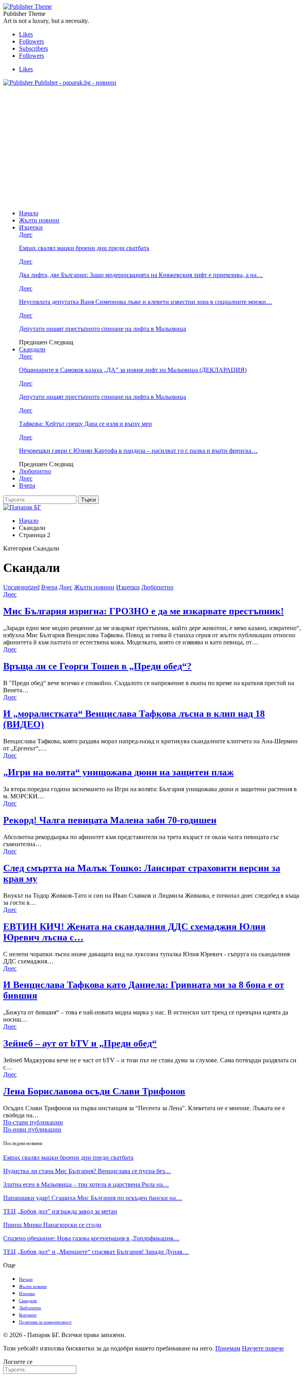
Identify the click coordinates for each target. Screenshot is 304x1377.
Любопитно (35, 471)
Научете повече (263, 1348)
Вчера (27, 485)
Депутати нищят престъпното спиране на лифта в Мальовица (102, 328)
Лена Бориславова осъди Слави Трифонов (94, 1091)
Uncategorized (21, 587)
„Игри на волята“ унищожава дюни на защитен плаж (118, 772)
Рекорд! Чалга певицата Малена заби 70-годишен (110, 820)
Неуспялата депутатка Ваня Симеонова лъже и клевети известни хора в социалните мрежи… (145, 301)
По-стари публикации (33, 1122)
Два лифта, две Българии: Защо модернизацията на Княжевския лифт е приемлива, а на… (141, 275)
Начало (28, 213)
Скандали (32, 349)
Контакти (27, 1314)
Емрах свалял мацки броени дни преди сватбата (84, 248)
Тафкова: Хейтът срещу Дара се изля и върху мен (85, 423)
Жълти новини (39, 220)
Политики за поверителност (45, 1322)
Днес (25, 234)
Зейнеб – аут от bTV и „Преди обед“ (80, 1043)
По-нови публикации (32, 1129)
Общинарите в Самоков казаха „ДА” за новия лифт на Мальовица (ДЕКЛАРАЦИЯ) (133, 370)
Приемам (227, 1348)
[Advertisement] (152, 148)
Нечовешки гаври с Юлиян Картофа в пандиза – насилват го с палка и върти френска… (138, 450)
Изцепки (31, 227)
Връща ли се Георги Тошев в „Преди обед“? (97, 666)
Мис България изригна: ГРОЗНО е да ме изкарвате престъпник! (143, 611)
